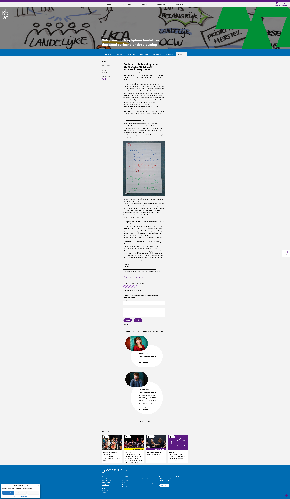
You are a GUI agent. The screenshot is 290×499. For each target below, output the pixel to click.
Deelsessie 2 (132, 54)
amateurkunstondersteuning (134, 277)
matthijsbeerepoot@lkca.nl (145, 407)
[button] (38, 485)
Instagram (147, 481)
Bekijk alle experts (143, 421)
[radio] (124, 287)
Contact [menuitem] (124, 483)
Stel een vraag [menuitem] (126, 479)
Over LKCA (125, 477)
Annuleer (138, 320)
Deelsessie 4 (157, 54)
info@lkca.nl (105, 485)
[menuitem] (110, 4)
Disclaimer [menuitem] (125, 485)
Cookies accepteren (8, 492)
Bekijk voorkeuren (33, 492)
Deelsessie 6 (181, 54)
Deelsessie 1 (119, 54)
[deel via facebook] (108, 79)
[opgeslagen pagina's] (277, 3)
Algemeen (108, 54)
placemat (158, 84)
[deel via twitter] (103, 79)
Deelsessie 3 (144, 54)
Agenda (144, 4)
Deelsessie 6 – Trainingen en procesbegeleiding (139, 269)
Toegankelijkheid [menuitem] (127, 487)
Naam (125, 300)
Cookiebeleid (16, 496)
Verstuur (127, 320)
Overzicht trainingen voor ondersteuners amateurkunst (142, 271)
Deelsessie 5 (169, 54)
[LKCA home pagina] (5, 14)
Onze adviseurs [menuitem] (126, 481)
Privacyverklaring (23, 496)
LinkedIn (146, 479)
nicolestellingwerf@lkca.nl (145, 360)
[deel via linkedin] (105, 79)
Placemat (126, 266)
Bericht (125, 307)
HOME (104, 35)
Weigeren (20, 492)
